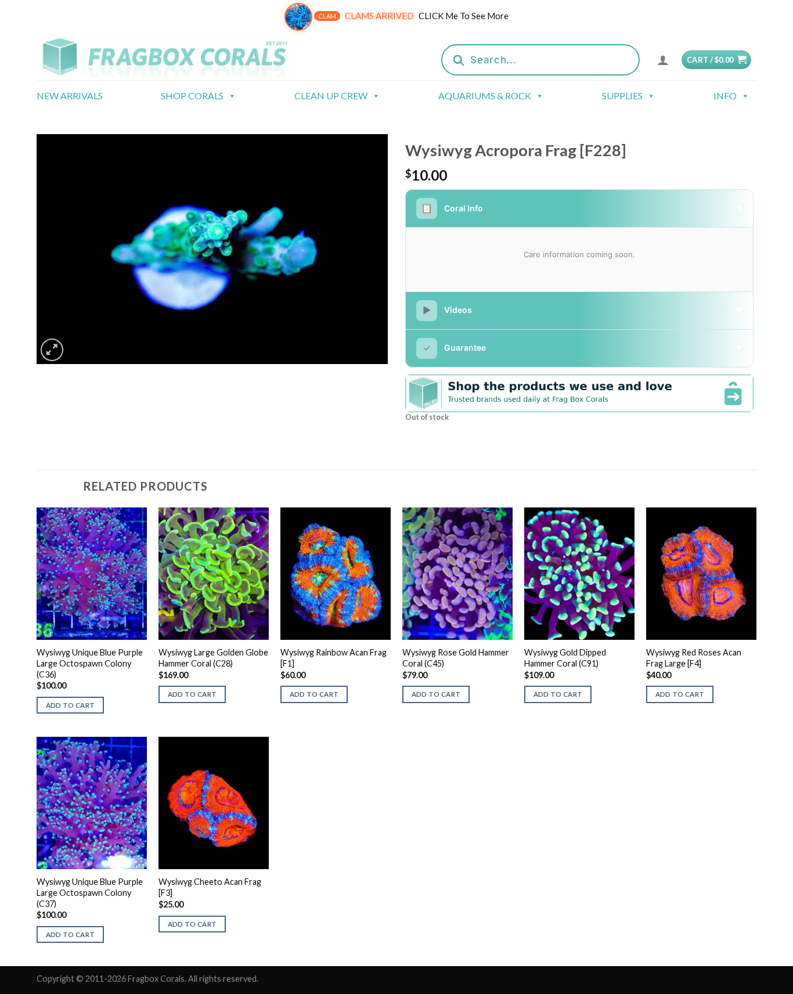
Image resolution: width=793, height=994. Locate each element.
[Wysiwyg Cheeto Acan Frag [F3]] (213, 803)
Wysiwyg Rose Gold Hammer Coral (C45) (455, 657)
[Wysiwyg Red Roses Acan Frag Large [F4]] (701, 573)
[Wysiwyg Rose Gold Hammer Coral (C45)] (457, 573)
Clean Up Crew (330, 95)
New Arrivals (70, 95)
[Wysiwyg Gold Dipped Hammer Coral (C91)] (579, 573)
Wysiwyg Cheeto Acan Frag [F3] (209, 887)
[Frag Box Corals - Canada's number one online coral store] (181, 57)
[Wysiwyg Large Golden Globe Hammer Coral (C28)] (213, 573)
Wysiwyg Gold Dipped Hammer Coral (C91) (565, 657)
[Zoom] (52, 349)
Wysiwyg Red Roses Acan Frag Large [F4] (693, 657)
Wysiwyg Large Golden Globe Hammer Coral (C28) (213, 657)
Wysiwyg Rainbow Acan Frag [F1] (333, 657)
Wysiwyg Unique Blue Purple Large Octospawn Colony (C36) (90, 663)
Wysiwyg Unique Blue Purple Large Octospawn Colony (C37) (90, 892)
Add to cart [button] (70, 705)
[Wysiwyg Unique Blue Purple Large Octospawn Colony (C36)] (92, 573)
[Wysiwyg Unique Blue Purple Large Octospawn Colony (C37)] (92, 803)
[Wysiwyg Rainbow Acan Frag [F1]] (335, 573)
